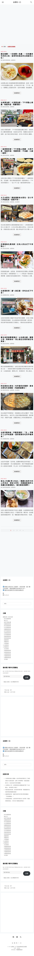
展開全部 (5, 617)
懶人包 (6, 620)
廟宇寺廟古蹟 (7, 622)
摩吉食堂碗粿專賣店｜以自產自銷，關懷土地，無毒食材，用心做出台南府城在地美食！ (17, 339)
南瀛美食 (6, 647)
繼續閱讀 (17, 93)
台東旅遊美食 (7, 654)
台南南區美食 (5, 438)
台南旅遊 (6, 643)
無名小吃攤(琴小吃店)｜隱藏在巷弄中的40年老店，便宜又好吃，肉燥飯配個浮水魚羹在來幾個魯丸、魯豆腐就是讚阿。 (17, 483)
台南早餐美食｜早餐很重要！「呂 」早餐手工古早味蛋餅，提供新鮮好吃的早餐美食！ (17, 434)
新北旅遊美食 (7, 625)
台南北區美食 (5, 106)
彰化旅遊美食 (7, 618)
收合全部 (10, 617)
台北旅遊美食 (7, 627)
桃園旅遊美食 (7, 629)
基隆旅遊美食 (7, 624)
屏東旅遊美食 (7, 652)
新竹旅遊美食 (7, 631)
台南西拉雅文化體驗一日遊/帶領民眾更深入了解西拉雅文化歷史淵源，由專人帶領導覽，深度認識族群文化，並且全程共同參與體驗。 (17, 781)
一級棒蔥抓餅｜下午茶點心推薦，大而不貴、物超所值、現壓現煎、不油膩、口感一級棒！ (17, 151)
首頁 (4, 46)
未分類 (6, 659)
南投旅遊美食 (7, 636)
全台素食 (17, 202)
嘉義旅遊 (6, 640)
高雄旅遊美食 (7, 650)
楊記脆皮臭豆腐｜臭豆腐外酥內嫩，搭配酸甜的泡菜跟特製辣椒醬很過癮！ (17, 790)
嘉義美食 (6, 641)
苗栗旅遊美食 (7, 632)
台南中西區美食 (6, 60)
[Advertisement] (17, 24)
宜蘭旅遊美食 (7, 657)
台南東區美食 (5, 295)
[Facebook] (3, 593)
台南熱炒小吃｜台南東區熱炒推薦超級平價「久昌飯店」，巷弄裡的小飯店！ (17, 786)
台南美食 (13, 60)
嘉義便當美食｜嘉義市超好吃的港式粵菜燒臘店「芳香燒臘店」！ (17, 795)
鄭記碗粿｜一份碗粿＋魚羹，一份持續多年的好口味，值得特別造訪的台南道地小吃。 (17, 56)
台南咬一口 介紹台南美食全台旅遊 (19, 946)
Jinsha (18, 948)
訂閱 (26, 677)
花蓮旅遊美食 (7, 655)
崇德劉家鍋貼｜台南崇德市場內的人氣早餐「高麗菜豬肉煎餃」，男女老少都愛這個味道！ (17, 799)
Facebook (6, 595)
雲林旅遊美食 (7, 638)
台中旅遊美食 (7, 634)
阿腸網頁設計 (19, 949)
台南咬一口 (17, 2)
